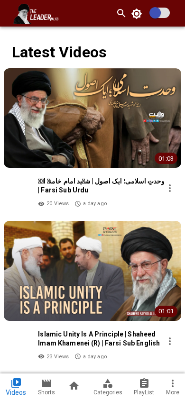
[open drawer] (7, 13)
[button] (92, 140)
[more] (169, 188)
